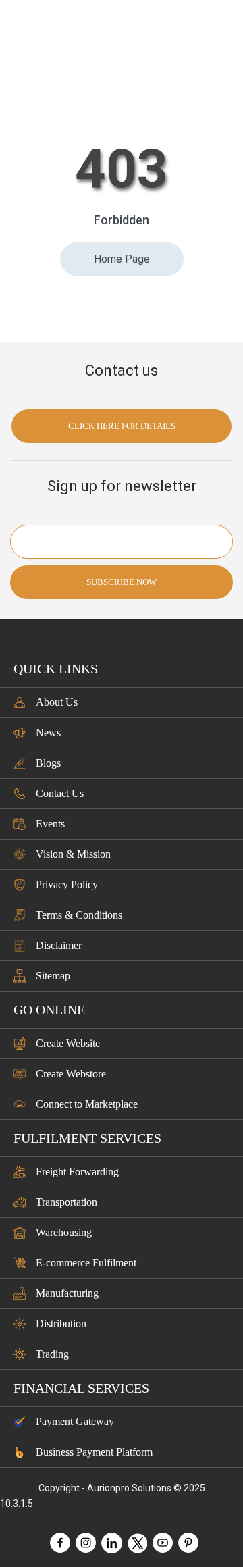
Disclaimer (59, 945)
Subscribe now (121, 582)
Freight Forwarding (77, 1171)
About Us (57, 702)
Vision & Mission (73, 854)
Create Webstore (71, 1073)
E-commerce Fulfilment (86, 1262)
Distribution (61, 1323)
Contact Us (60, 793)
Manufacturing (67, 1293)
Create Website (68, 1043)
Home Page (122, 259)
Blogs (48, 763)
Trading (52, 1354)
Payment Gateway (75, 1421)
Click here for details (122, 426)
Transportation (66, 1202)
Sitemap (53, 975)
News (48, 732)
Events (50, 823)
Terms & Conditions (79, 915)
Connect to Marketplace (87, 1104)
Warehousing (64, 1232)
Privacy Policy (67, 884)
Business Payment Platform (94, 1452)
